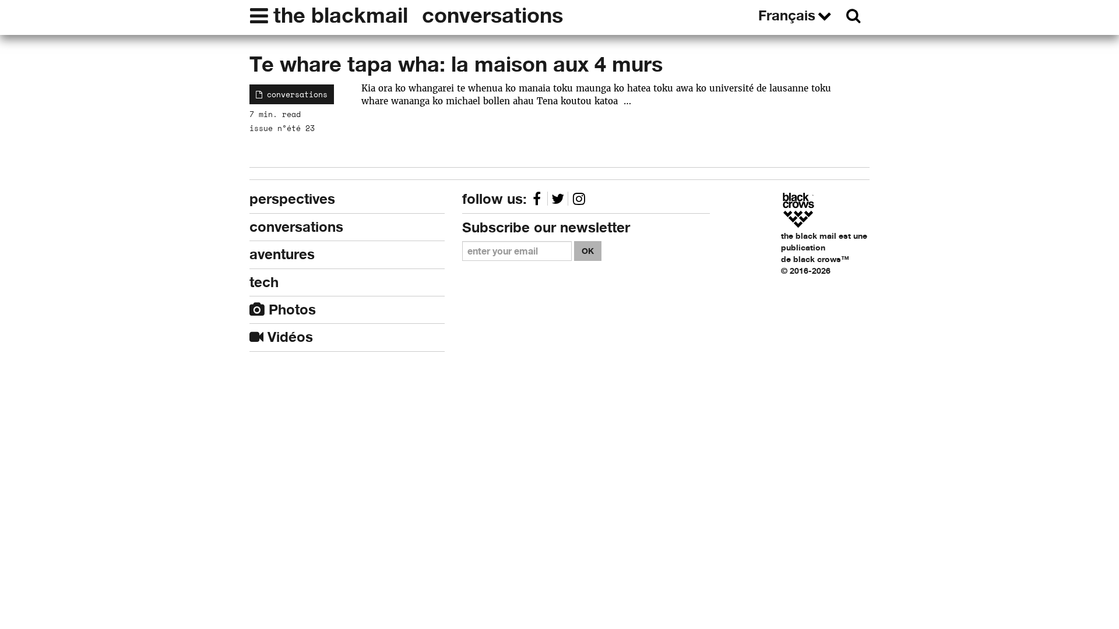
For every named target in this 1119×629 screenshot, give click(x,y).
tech (264, 282)
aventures (282, 254)
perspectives (292, 198)
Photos (290, 309)
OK (588, 251)
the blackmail (340, 15)
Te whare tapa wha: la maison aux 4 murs (456, 64)
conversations (492, 15)
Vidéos (288, 336)
